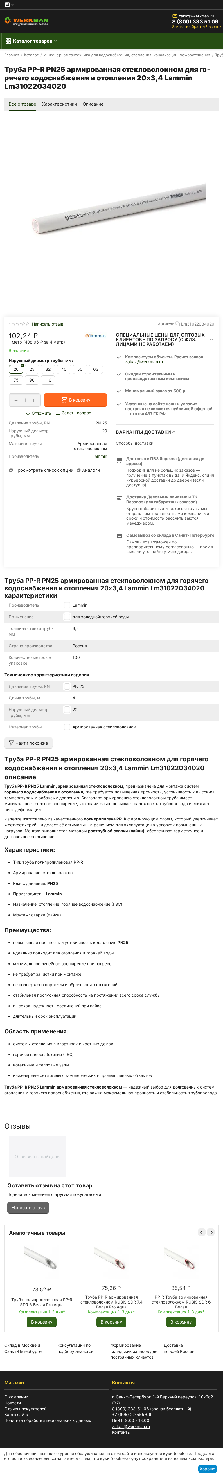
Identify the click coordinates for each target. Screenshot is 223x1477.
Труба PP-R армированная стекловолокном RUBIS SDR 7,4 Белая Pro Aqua (111, 1302)
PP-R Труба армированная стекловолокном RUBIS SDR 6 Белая (181, 1302)
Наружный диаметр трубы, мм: (41, 360)
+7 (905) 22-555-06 (131, 1414)
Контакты (121, 1432)
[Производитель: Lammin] (95, 335)
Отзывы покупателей (25, 1408)
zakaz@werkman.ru (196, 16)
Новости (12, 1402)
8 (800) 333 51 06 (195, 22)
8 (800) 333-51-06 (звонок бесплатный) (151, 1408)
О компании (16, 1396)
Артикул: (166, 323)
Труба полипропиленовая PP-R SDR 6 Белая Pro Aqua (41, 1302)
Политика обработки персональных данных (47, 1420)
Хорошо (207, 1468)
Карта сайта (16, 1414)
